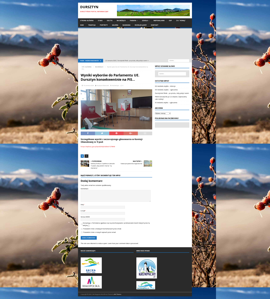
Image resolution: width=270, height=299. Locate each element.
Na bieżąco (121, 20)
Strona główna (87, 20)
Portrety (104, 25)
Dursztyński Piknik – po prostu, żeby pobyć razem (172, 93)
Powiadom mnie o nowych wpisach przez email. (99, 232)
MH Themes (117, 294)
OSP (170, 20)
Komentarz (84, 189)
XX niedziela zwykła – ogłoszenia (166, 103)
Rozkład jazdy (141, 25)
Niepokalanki (159, 20)
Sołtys (109, 20)
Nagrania (126, 25)
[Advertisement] (135, 43)
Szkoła (145, 20)
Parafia (133, 20)
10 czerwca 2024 (88, 85)
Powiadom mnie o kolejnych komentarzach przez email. (102, 229)
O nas (100, 20)
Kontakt (154, 25)
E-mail (83, 211)
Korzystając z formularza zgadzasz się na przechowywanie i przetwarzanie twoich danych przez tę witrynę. (116, 224)
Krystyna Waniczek (103, 85)
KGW (82, 25)
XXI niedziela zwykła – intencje (165, 86)
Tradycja (92, 25)
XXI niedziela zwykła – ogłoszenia (166, 90)
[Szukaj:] (178, 60)
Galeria (115, 25)
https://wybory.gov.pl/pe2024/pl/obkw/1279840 (98, 147)
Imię (82, 205)
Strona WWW (85, 217)
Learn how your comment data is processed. (123, 243)
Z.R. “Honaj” (181, 20)
